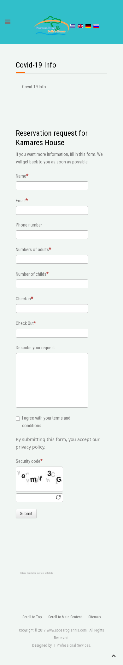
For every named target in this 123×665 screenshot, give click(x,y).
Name (21, 176)
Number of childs (31, 274)
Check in (23, 298)
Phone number (29, 224)
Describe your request (35, 347)
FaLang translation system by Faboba (36, 573)
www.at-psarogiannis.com (67, 630)
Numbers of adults (32, 249)
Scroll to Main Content (65, 617)
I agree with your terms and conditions (46, 421)
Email (21, 200)
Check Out (25, 323)
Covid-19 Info (34, 86)
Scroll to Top (32, 617)
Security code (28, 461)
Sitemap (94, 617)
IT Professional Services (71, 645)
